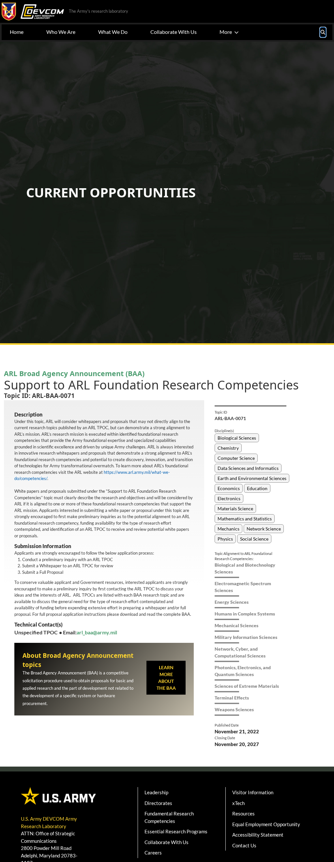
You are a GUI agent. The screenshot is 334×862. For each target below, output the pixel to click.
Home (16, 32)
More (226, 32)
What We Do (113, 32)
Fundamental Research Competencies (169, 817)
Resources (243, 813)
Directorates (158, 803)
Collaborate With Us (173, 32)
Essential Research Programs (175, 831)
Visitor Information (252, 792)
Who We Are (60, 32)
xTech (238, 803)
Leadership (156, 792)
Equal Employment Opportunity (266, 824)
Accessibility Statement (257, 835)
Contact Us (244, 845)
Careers (153, 852)
